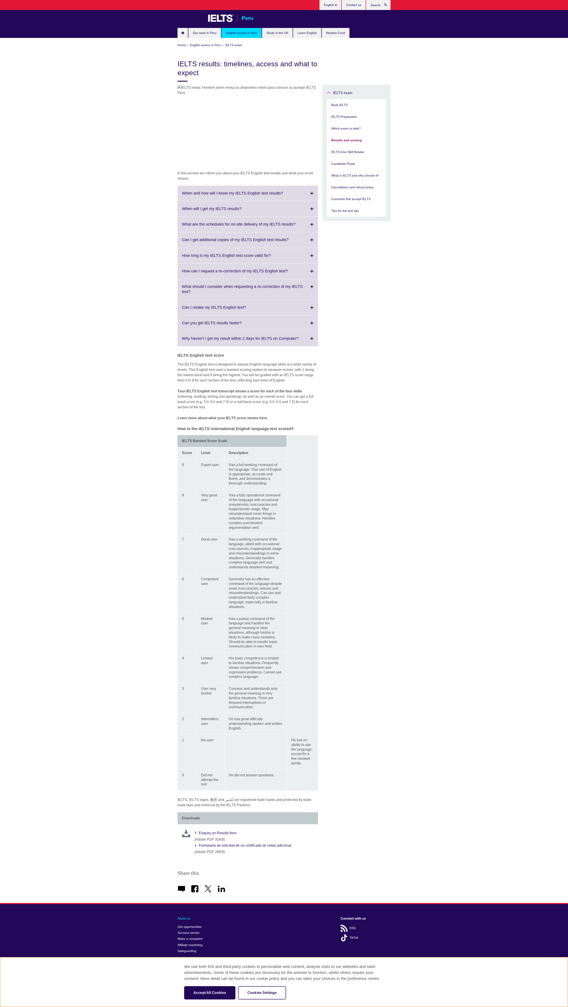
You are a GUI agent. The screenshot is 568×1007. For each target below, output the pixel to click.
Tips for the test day (345, 210)
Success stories (188, 932)
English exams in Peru (241, 33)
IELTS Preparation (344, 116)
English (329, 5)
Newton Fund (335, 33)
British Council (191, 18)
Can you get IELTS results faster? (221, 326)
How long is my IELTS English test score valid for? (236, 258)
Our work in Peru (205, 33)
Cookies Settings (262, 993)
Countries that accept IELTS (351, 199)
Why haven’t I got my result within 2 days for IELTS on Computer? (250, 341)
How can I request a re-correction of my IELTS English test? (244, 274)
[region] (284, 982)
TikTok (353, 937)
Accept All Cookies (209, 993)
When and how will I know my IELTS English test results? (242, 196)
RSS (352, 928)
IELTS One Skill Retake (347, 152)
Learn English (307, 33)
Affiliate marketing (190, 945)
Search (387, 6)
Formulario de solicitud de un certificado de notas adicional (245, 845)
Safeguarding (187, 951)
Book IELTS (339, 105)
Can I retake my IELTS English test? (224, 310)
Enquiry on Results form (218, 833)
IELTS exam (342, 93)
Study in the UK (277, 33)
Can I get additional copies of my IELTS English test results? (245, 242)
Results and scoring (346, 140)
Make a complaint (190, 938)
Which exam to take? (346, 128)
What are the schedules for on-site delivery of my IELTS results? (248, 227)
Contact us (353, 5)
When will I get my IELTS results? (221, 211)
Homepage (183, 33)
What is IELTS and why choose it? (355, 175)
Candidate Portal (343, 163)
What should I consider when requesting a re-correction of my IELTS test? (242, 291)
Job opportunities (190, 926)
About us (184, 918)
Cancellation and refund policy (352, 187)
